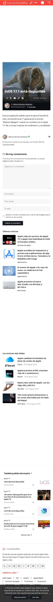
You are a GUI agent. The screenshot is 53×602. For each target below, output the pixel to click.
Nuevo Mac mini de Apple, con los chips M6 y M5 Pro (33, 384)
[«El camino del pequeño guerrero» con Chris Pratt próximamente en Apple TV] (44, 495)
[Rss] (5, 566)
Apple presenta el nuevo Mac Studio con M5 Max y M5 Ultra (29, 284)
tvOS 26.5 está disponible (14, 511)
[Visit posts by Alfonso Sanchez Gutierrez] (5, 137)
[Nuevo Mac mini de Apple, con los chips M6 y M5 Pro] (9, 386)
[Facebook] (33, 566)
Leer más (35, 597)
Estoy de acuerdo (20, 597)
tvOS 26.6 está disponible (14, 482)
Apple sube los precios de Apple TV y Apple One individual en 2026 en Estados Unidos (33, 239)
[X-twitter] (24, 566)
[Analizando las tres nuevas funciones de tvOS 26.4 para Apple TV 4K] (44, 524)
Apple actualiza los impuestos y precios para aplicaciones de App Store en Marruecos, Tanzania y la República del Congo (33, 254)
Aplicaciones (22, 262)
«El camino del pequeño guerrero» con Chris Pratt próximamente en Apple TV (18, 496)
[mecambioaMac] (16, 3)
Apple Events (22, 276)
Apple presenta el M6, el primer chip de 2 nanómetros (32, 372)
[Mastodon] (28, 566)
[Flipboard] (14, 566)
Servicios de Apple (24, 245)
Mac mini (20, 389)
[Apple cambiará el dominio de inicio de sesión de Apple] (9, 362)
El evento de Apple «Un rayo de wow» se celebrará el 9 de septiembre (32, 270)
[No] (49, 593)
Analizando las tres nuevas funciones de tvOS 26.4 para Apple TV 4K (19, 525)
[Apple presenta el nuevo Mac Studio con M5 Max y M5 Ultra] (9, 285)
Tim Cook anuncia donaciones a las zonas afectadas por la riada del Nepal (32, 398)
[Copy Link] (18, 98)
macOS (20, 377)
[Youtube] (43, 566)
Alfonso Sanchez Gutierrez (22, 104)
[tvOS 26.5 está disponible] (44, 511)
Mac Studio (21, 290)
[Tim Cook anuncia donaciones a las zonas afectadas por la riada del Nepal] (9, 398)
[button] (31, 3)
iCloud (19, 364)
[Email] (14, 98)
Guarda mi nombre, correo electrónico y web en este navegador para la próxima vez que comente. (28, 216)
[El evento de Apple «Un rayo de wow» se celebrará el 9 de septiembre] (9, 271)
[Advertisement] (26, 33)
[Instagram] (38, 566)
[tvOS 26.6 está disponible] (44, 482)
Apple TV (10, 86)
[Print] (22, 98)
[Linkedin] (19, 566)
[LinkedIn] (49, 137)
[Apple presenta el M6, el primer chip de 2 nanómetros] (9, 374)
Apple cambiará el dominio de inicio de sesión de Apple (31, 359)
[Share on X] (10, 98)
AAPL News (21, 404)
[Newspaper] (9, 566)
